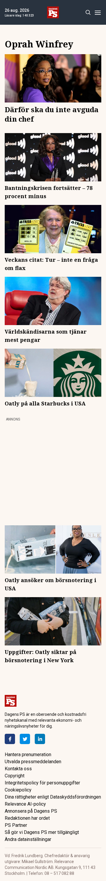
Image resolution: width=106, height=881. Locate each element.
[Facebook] (10, 739)
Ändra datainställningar (28, 839)
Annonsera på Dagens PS (31, 811)
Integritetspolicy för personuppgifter (42, 783)
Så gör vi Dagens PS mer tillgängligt (42, 832)
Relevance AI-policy (25, 804)
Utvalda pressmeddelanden (33, 761)
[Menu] (97, 12)
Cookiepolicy (18, 790)
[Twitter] (25, 739)
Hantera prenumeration (28, 754)
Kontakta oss (18, 768)
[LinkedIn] (40, 739)
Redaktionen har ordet (27, 818)
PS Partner (16, 825)
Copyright (14, 776)
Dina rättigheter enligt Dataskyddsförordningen (53, 797)
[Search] (88, 12)
